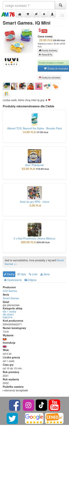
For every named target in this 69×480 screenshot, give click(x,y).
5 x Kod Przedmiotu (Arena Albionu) (34, 238)
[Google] (34, 417)
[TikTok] (41, 404)
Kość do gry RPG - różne (34, 201)
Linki (34, 274)
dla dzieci (8, 314)
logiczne (7, 317)
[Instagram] (29, 404)
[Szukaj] (60, 5)
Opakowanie (14, 280)
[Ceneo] (54, 417)
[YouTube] (54, 404)
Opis (23, 274)
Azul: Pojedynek (34, 165)
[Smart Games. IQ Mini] (6, 86)
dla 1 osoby (9, 311)
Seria (46, 274)
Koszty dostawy (49, 50)
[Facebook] (15, 404)
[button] (20, 14)
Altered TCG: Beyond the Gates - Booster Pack (34, 128)
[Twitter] (13, 417)
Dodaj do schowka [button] (50, 77)
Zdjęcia (31, 280)
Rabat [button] (46, 54)
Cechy (10, 274)
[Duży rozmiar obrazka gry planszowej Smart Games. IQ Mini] (20, 40)
